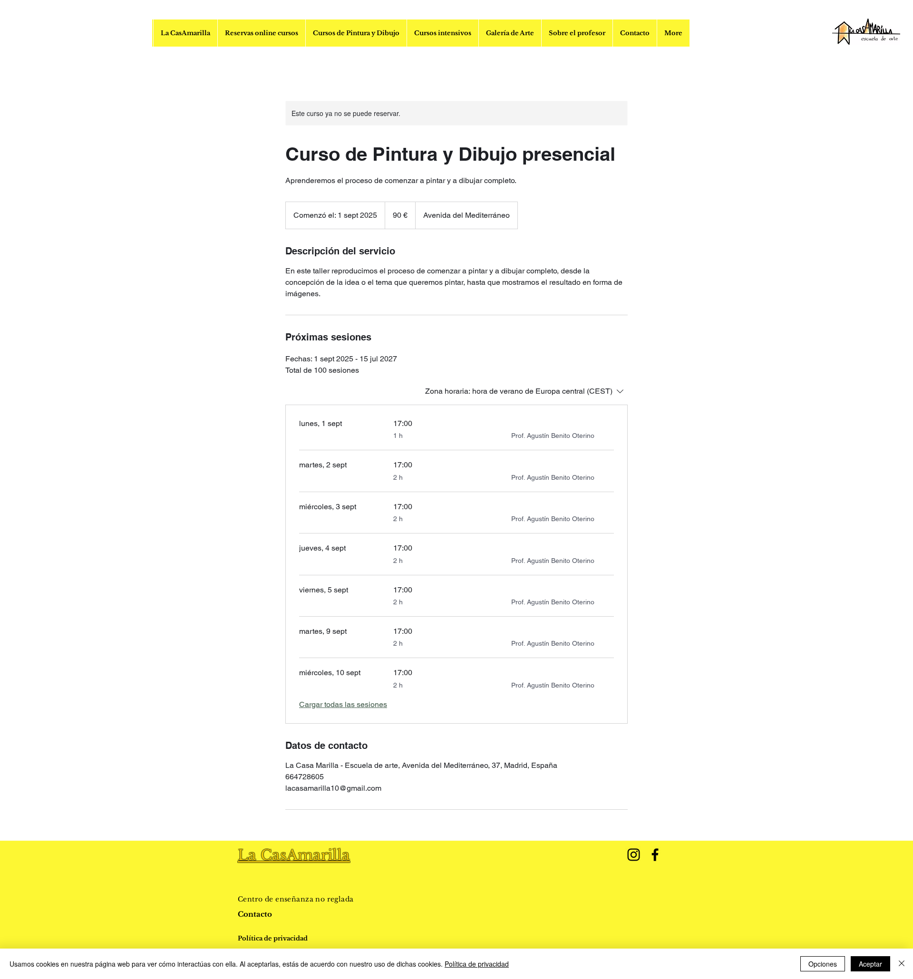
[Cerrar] (901, 963)
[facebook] (655, 854)
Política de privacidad (477, 964)
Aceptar (870, 964)
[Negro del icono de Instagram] (633, 854)
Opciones (822, 964)
